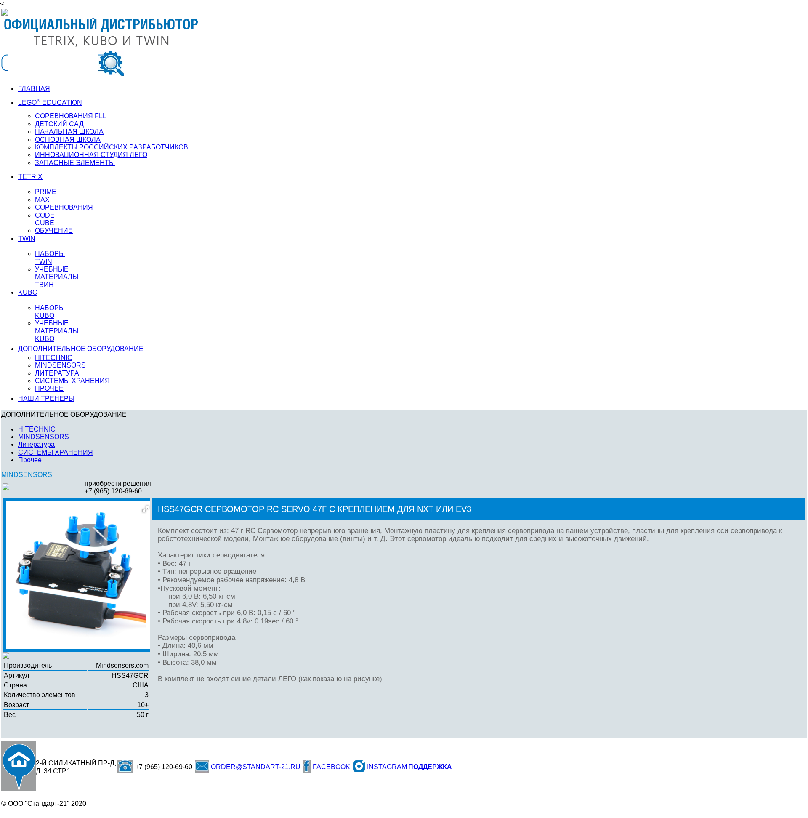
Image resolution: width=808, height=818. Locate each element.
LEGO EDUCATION (50, 102)
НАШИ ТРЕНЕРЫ (46, 398)
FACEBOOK (331, 766)
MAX (42, 199)
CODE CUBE (45, 219)
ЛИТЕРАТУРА (57, 373)
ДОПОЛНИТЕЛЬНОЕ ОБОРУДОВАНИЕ (81, 348)
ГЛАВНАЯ (34, 88)
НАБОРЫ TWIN (50, 257)
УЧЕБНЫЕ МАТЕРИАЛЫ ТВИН (56, 277)
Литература (36, 444)
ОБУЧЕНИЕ (54, 230)
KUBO (27, 292)
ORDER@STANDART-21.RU (255, 766)
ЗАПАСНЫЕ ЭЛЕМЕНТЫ (75, 162)
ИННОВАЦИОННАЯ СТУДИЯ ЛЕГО (91, 154)
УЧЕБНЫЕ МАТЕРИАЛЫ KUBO (56, 331)
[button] (145, 509)
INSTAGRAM (387, 766)
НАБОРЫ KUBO (50, 311)
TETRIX (30, 176)
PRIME (45, 191)
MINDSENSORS (60, 365)
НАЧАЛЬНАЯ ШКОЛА (69, 131)
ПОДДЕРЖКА (430, 766)
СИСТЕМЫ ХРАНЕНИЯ (72, 380)
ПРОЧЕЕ (49, 388)
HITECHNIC (53, 357)
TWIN (26, 238)
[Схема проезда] (18, 766)
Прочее (30, 460)
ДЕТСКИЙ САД (59, 124)
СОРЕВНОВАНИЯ (64, 207)
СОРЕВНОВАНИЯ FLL (70, 116)
